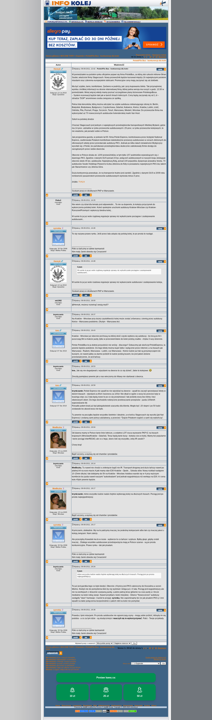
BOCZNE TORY (67, 56)
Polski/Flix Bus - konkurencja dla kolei (102, 56)
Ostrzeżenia (128, 705)
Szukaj (147, 705)
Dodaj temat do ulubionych (156, 657)
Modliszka (57, 427)
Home (57, 705)
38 (157, 57)
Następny (162, 57)
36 (151, 57)
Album (154, 705)
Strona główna (52, 56)
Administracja (104, 705)
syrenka (57, 228)
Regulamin (87, 705)
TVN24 (82, 182)
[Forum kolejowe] (81, 712)
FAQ (95, 705)
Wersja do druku (160, 659)
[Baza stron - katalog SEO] (130, 712)
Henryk (57, 69)
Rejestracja (66, 705)
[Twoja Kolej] (95, 712)
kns (57, 330)
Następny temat (159, 55)
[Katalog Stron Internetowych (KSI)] (116, 712)
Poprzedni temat (143, 55)
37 (154, 57)
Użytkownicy (116, 705)
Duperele (80, 56)
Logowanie (77, 705)
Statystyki (138, 705)
